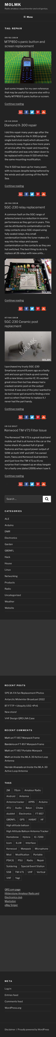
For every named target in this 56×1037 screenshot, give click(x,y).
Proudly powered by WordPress (33, 1029)
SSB (8, 872)
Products (10, 582)
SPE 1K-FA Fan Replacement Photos (24, 693)
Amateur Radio (32, 790)
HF (42, 819)
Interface (31, 843)
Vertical (41, 872)
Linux (8, 569)
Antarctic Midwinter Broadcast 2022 (25, 699)
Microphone (41, 848)
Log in (8, 988)
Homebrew (12, 837)
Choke (39, 808)
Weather (9, 601)
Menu (30, 17)
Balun (29, 808)
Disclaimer (10, 1029)
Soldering (11, 866)
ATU (8, 808)
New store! (11, 712)
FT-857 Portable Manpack (28, 750)
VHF (8, 878)
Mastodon (10, 901)
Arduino (9, 525)
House (8, 563)
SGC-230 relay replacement (24, 207)
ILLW (19, 843)
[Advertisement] (28, 648)
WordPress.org (13, 1007)
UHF (30, 872)
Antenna (24, 796)
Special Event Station (32, 866)
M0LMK (13, 4)
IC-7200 (38, 837)
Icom (9, 843)
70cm (17, 790)
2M (8, 790)
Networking (11, 576)
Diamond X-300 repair (20, 125)
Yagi (17, 878)
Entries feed (11, 995)
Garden (9, 544)
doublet (10, 813)
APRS (31, 802)
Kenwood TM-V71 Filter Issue (25, 430)
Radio (8, 588)
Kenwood (11, 848)
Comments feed (14, 1001)
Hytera (26, 837)
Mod (8, 854)
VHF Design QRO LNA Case (20, 718)
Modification (22, 854)
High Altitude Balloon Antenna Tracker (27, 831)
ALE (7, 518)
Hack (7, 557)
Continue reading (14, 103)
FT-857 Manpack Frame (27, 737)
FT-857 (39, 813)
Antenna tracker (15, 802)
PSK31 (10, 860)
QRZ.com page (13, 889)
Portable (38, 854)
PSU (20, 860)
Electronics (11, 537)
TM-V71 (19, 872)
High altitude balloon (17, 825)
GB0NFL (9, 550)
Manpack (26, 848)
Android (10, 796)
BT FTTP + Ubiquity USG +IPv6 (21, 705)
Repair (40, 860)
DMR (7, 531)
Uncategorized (13, 595)
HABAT (33, 819)
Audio (18, 808)
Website (9, 608)
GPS (22, 819)
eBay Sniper (11, 905)
